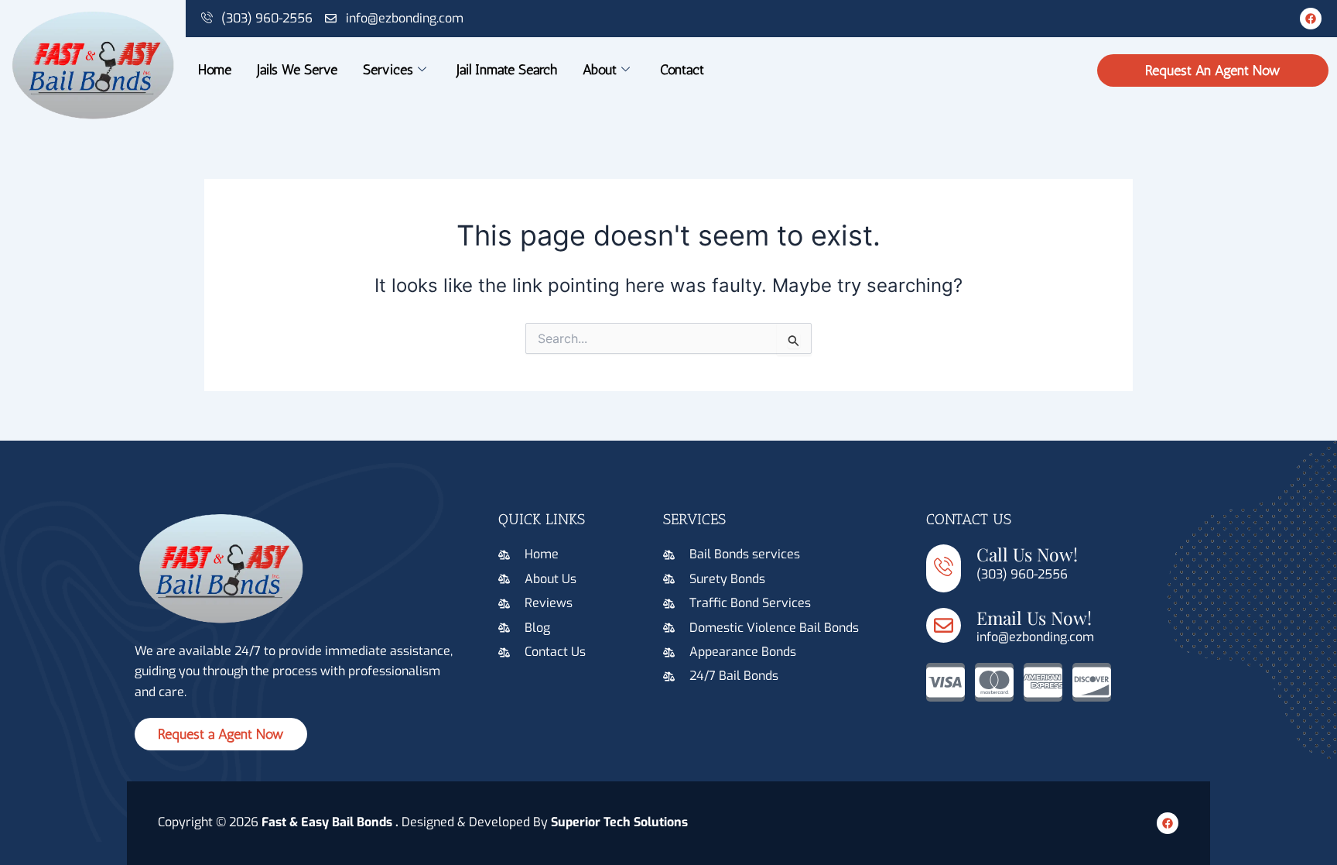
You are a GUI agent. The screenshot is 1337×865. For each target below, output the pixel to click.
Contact (682, 69)
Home (214, 69)
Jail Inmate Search (506, 69)
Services (388, 69)
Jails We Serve (297, 69)
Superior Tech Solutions (619, 822)
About (600, 69)
